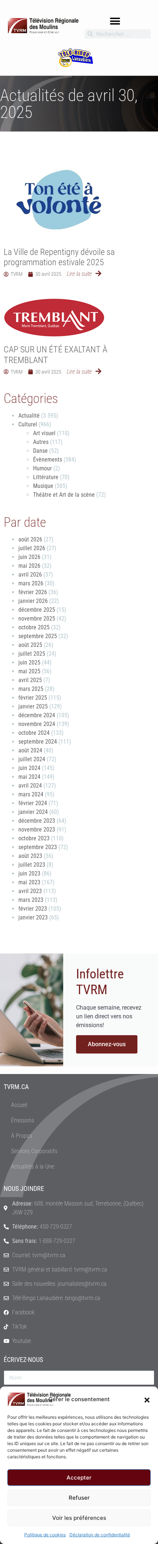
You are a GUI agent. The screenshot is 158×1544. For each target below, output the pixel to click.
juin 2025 (29, 662)
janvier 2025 (33, 706)
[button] (147, 1399)
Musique (43, 485)
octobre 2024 (34, 732)
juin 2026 (29, 556)
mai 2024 (29, 776)
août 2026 (30, 539)
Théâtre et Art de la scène (64, 494)
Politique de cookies (45, 1534)
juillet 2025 (31, 653)
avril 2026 (30, 574)
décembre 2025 (36, 609)
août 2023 (30, 855)
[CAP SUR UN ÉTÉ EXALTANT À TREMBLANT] (54, 317)
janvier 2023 (33, 917)
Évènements (47, 459)
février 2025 (32, 697)
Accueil (19, 1104)
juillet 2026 (31, 548)
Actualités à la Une (32, 1166)
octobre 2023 (34, 838)
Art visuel (44, 433)
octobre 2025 (34, 627)
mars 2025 (30, 688)
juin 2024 (29, 767)
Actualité (29, 415)
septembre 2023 (37, 847)
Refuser (79, 1497)
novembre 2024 (36, 724)
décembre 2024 (36, 715)
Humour (42, 468)
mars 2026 (30, 583)
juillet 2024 (31, 759)
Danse (40, 450)
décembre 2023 (36, 820)
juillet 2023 (31, 864)
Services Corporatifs (34, 1151)
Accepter (79, 1477)
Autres (41, 441)
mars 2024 (30, 794)
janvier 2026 (33, 600)
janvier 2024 (33, 811)
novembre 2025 (36, 618)
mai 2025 (29, 671)
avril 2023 (30, 891)
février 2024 (32, 803)
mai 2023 (29, 882)
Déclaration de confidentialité (99, 1534)
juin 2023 (29, 873)
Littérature (45, 477)
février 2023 (32, 908)
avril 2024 (30, 785)
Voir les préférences (79, 1517)
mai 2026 (29, 565)
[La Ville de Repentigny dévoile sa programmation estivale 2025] (59, 198)
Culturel (27, 424)
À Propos (21, 1135)
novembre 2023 (36, 829)
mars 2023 (30, 899)
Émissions (22, 1120)
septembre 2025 (37, 636)
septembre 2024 (37, 741)
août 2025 (30, 644)
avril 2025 (30, 680)
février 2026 (32, 592)
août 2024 (30, 750)
